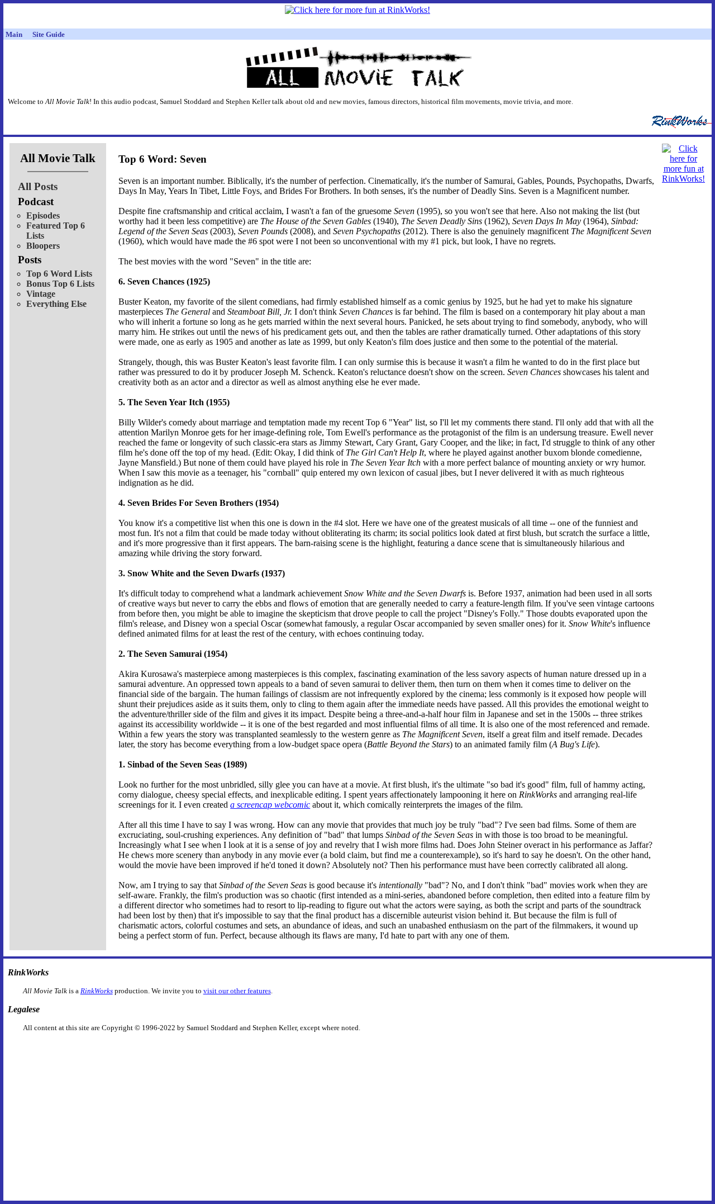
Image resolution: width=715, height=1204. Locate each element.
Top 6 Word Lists (59, 273)
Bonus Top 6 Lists (60, 283)
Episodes (43, 215)
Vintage (40, 293)
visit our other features (237, 991)
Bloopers (43, 245)
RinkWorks (96, 991)
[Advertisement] (300, 1050)
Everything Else (56, 304)
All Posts (38, 186)
